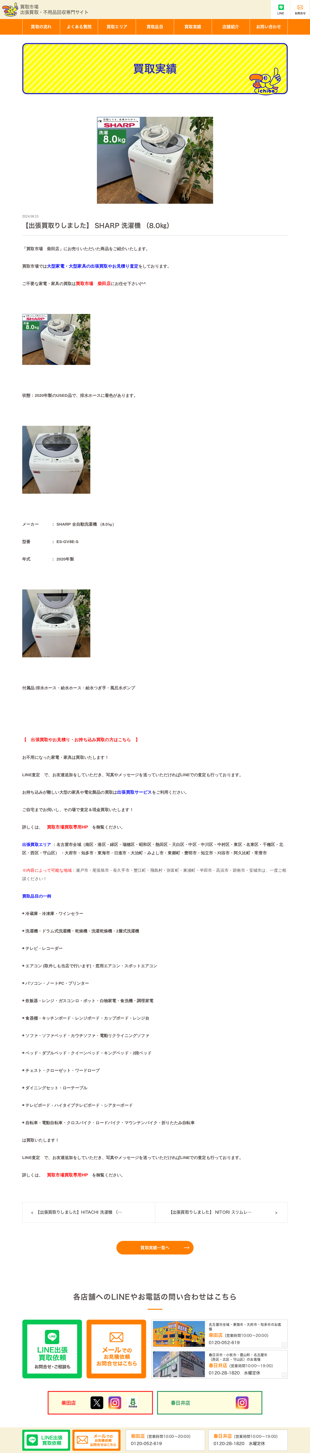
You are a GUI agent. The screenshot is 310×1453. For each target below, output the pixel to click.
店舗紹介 (230, 27)
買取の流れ (41, 27)
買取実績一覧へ (154, 1248)
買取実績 (193, 27)
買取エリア (117, 27)
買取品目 (155, 27)
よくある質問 (79, 27)
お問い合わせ (268, 27)
